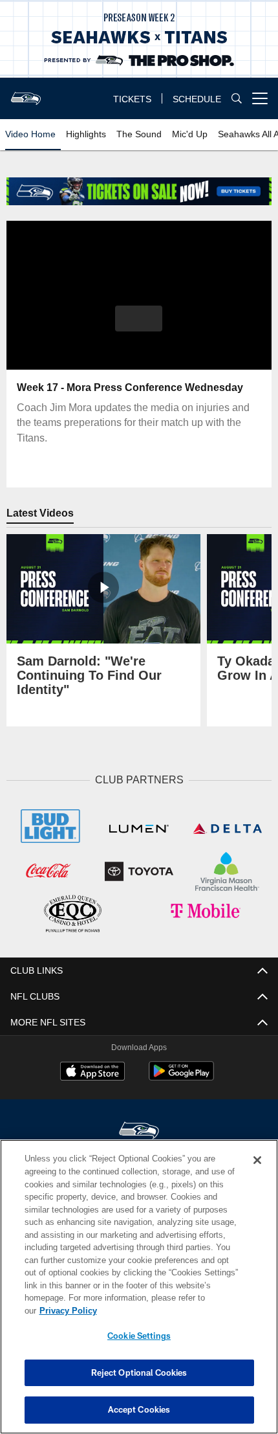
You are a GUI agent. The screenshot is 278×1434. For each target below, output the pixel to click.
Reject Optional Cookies (139, 1372)
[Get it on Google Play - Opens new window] (181, 1078)
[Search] (236, 98)
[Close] (257, 1160)
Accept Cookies (139, 1409)
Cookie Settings (139, 1335)
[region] (139, 1286)
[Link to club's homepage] (25, 93)
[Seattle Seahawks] (139, 1132)
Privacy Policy (68, 1311)
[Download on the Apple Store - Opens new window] (92, 1073)
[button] (138, 318)
